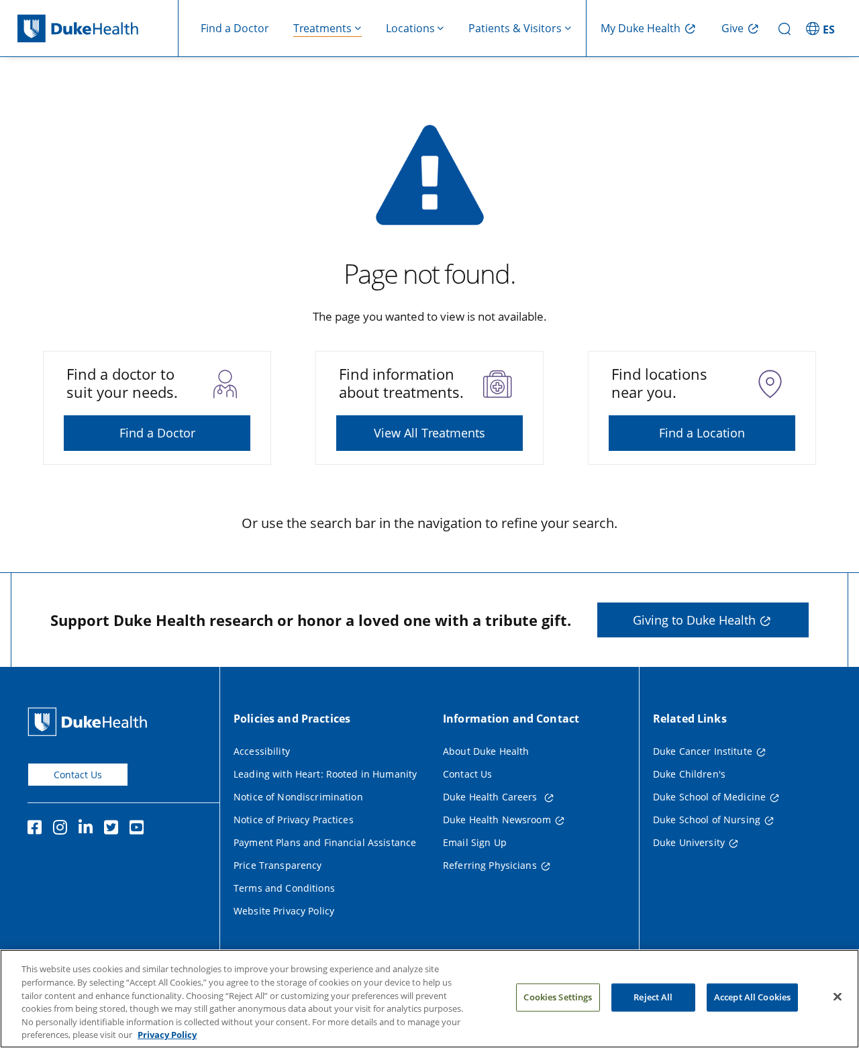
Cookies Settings (557, 997)
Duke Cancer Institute (702, 751)
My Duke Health (640, 28)
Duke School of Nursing (706, 819)
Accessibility (262, 751)
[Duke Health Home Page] (90, 721)
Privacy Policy (167, 1034)
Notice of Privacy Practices (294, 819)
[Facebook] (38, 829)
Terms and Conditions (284, 888)
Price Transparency (278, 865)
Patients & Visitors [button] (515, 28)
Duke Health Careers (491, 796)
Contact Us (78, 774)
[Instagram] (63, 829)
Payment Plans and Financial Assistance (325, 842)
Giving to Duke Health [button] (694, 620)
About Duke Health (486, 751)
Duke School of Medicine (709, 796)
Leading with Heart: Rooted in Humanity (325, 774)
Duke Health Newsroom (497, 819)
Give (732, 28)
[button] (822, 28)
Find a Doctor (235, 28)
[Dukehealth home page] (98, 28)
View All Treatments (429, 433)
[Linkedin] (89, 829)
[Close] (837, 997)
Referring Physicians (490, 865)
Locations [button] (410, 28)
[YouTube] (140, 829)
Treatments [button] (322, 28)
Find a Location (702, 433)
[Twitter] (114, 829)
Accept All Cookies (752, 997)
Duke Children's (689, 774)
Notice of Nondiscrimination (298, 796)
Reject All (653, 997)
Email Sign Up (475, 842)
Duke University (689, 842)
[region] (429, 998)
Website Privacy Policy (284, 910)
